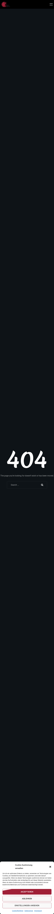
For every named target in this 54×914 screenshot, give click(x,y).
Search (42, 485)
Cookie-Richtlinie (17, 911)
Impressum (38, 911)
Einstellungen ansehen (27, 905)
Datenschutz (28, 911)
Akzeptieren (27, 892)
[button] (50, 866)
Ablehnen (27, 899)
